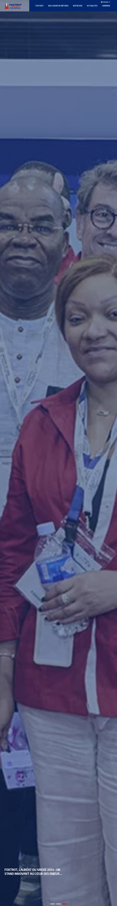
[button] (39, 5)
